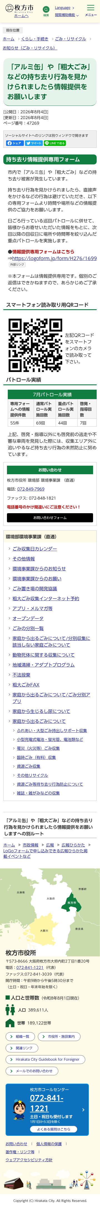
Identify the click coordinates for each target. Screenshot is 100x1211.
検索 (46, 15)
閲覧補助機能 (65, 14)
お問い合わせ (16, 1144)
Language (62, 7)
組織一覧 (22, 1036)
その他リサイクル (32, 775)
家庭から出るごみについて (39, 721)
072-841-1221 (30, 967)
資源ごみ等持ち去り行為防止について (50, 784)
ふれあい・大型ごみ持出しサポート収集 (52, 731)
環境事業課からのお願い (36, 578)
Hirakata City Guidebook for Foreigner (47, 1059)
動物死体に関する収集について (43, 655)
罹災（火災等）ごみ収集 (38, 748)
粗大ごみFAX (25, 685)
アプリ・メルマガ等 (32, 608)
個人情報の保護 (49, 1144)
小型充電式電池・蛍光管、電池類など (50, 739)
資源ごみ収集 (28, 766)
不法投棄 (21, 675)
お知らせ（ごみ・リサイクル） (30, 48)
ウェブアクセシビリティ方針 (29, 1160)
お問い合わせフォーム (50, 517)
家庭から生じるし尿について (41, 711)
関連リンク (24, 1048)
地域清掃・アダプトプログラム (43, 665)
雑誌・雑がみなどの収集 (38, 793)
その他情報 (23, 559)
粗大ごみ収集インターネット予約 (45, 598)
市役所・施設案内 (61, 1036)
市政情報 (30, 845)
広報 (50, 845)
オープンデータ (28, 618)
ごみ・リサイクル (70, 39)
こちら (53, 1129)
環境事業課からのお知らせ (39, 569)
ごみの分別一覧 (28, 628)
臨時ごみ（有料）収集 (36, 757)
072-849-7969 (30, 489)
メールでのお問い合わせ (34, 1071)
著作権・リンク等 (20, 1152)
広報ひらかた (73, 845)
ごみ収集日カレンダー (34, 549)
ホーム (8, 39)
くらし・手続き (34, 39)
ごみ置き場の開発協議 (34, 588)
